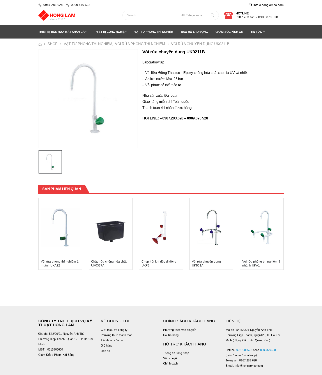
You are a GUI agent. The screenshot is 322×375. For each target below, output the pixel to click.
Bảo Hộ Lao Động (194, 31)
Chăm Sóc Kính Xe (229, 31)
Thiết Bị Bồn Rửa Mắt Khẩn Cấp (62, 31)
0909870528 (268, 350)
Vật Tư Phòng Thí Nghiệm (153, 31)
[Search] (212, 15)
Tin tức (256, 31)
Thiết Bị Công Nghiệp (110, 31)
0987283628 (244, 350)
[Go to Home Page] (39, 44)
